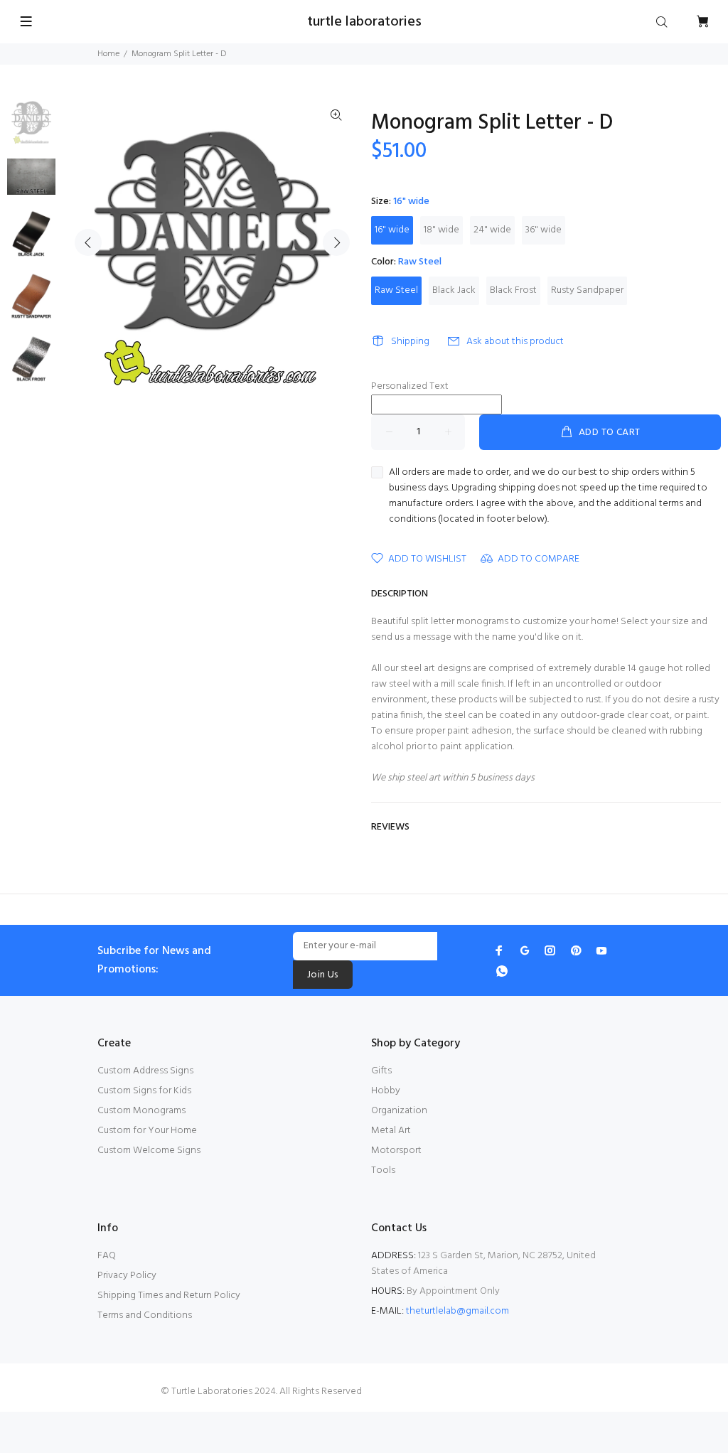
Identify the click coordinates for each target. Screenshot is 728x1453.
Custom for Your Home (147, 1130)
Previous (88, 242)
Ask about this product (515, 341)
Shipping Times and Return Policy (168, 1295)
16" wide (392, 230)
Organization (399, 1111)
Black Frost (513, 290)
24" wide (492, 230)
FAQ (106, 1256)
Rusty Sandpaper (587, 290)
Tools (383, 1170)
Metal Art (391, 1130)
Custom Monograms (141, 1111)
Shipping (410, 341)
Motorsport (396, 1150)
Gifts (381, 1071)
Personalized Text (410, 387)
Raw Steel (396, 290)
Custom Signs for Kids (144, 1091)
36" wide (543, 230)
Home (108, 54)
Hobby (385, 1091)
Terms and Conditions (144, 1315)
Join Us (322, 975)
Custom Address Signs (145, 1071)
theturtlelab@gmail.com (457, 1311)
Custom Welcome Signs (148, 1150)
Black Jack (454, 290)
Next (336, 242)
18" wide (441, 230)
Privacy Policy (126, 1275)
